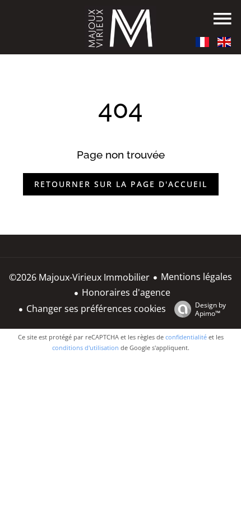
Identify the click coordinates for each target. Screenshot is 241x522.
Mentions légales (196, 277)
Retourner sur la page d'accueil (120, 184)
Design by (210, 309)
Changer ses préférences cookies (96, 308)
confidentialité (186, 337)
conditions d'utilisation (85, 347)
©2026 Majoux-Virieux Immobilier (79, 277)
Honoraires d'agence (126, 292)
